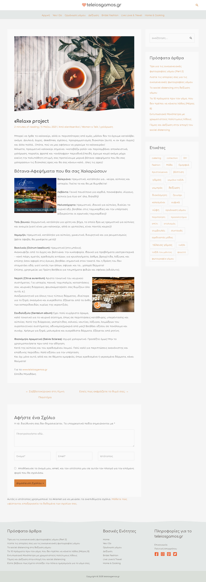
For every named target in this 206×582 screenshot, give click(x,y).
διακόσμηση (159, 194)
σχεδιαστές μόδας (162, 237)
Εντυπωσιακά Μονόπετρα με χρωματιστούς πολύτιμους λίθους (42, 555)
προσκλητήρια (179, 217)
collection (172, 158)
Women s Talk (90, 126)
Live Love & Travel (112, 559)
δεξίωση (174, 187)
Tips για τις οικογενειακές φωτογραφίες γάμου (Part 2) (37, 539)
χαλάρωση (106, 126)
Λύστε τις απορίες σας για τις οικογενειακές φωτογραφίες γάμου (43, 543)
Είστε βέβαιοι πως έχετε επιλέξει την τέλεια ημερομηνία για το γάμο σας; (48, 563)
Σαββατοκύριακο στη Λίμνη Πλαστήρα (45, 392)
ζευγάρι (177, 195)
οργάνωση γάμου (176, 209)
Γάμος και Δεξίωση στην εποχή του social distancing (36, 559)
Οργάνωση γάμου (112, 547)
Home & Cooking (112, 563)
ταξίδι (182, 245)
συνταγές (177, 230)
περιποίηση (158, 217)
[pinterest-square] (169, 554)
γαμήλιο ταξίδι (176, 179)
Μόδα (169, 164)
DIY (185, 158)
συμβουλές (158, 230)
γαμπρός (157, 187)
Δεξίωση (107, 551)
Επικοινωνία (160, 544)
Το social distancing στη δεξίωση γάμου (29, 547)
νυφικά (175, 202)
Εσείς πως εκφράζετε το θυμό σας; (104, 391)
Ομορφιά (184, 164)
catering (156, 158)
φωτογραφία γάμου (163, 258)
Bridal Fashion (110, 555)
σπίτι (155, 223)
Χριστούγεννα (159, 172)
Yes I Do (107, 543)
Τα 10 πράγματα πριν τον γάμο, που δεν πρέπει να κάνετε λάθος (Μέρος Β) (172, 103)
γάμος (156, 179)
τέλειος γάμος (162, 244)
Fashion (156, 164)
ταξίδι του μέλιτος (162, 252)
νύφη (155, 209)
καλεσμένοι (158, 202)
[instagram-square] (163, 554)
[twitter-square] (175, 554)
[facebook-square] (157, 554)
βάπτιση (178, 171)
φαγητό (181, 252)
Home (106, 539)
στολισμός (169, 223)
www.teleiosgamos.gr (34, 369)
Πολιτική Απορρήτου (165, 548)
